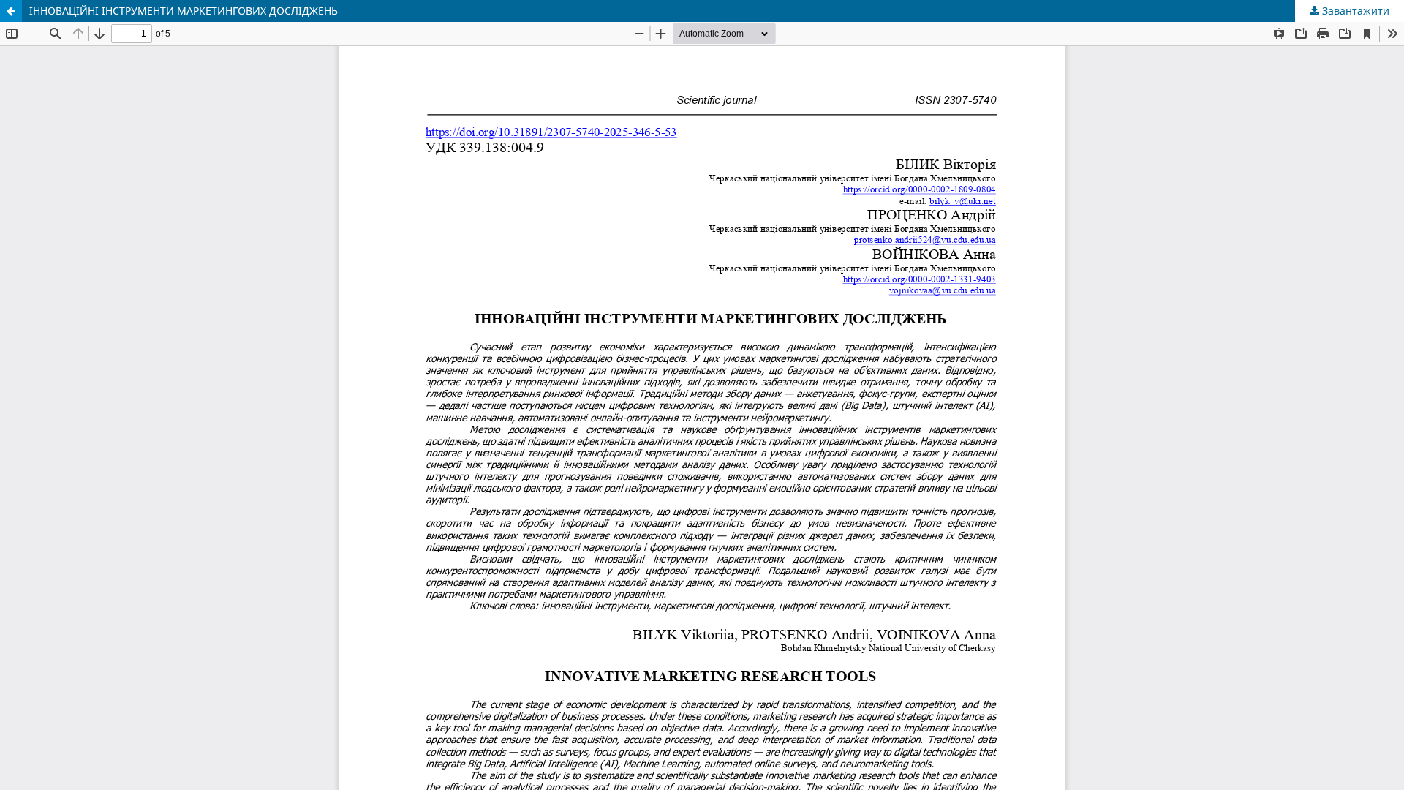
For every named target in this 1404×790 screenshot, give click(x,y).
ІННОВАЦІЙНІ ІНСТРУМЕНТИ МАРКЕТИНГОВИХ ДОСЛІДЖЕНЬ (183, 11)
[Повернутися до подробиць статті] (11, 11)
